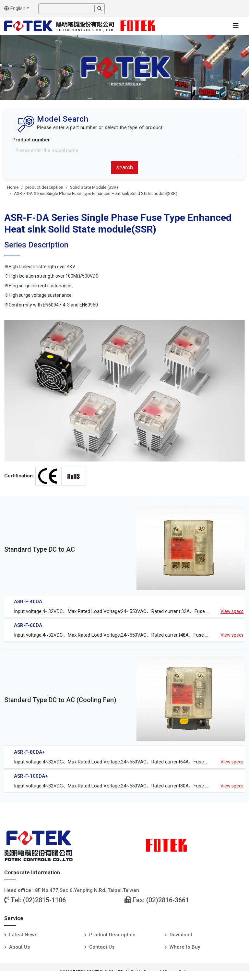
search (124, 167)
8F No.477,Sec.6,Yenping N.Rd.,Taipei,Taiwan (87, 890)
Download (181, 935)
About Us (19, 947)
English (17, 8)
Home (12, 187)
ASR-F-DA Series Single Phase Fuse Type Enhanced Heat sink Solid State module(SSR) (95, 193)
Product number (31, 140)
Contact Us (101, 947)
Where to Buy (185, 947)
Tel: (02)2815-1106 (37, 900)
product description (44, 187)
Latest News (23, 935)
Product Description (112, 935)
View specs (231, 611)
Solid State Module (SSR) (94, 187)
